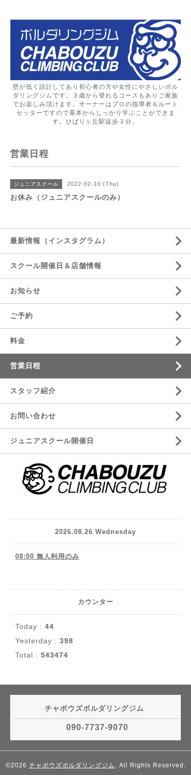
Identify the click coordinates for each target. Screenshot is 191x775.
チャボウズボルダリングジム (72, 765)
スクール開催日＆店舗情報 (56, 265)
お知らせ (25, 290)
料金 (17, 340)
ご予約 (21, 315)
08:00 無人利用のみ (47, 556)
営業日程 (25, 365)
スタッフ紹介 (33, 390)
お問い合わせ (33, 415)
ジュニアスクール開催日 (52, 441)
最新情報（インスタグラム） (60, 240)
